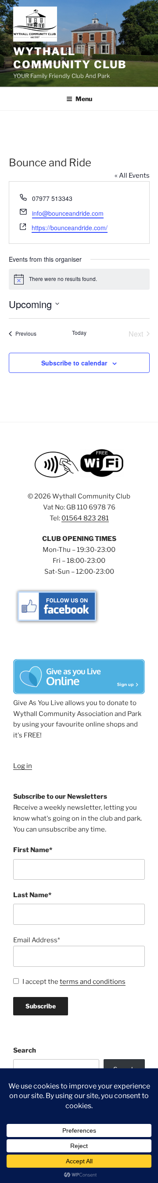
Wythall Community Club (70, 58)
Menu (83, 98)
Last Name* (32, 895)
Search (24, 1050)
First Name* (32, 850)
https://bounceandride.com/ (70, 227)
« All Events (132, 175)
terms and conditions (93, 982)
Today (79, 332)
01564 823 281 (85, 518)
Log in (22, 766)
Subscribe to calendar (74, 362)
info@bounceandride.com (68, 213)
